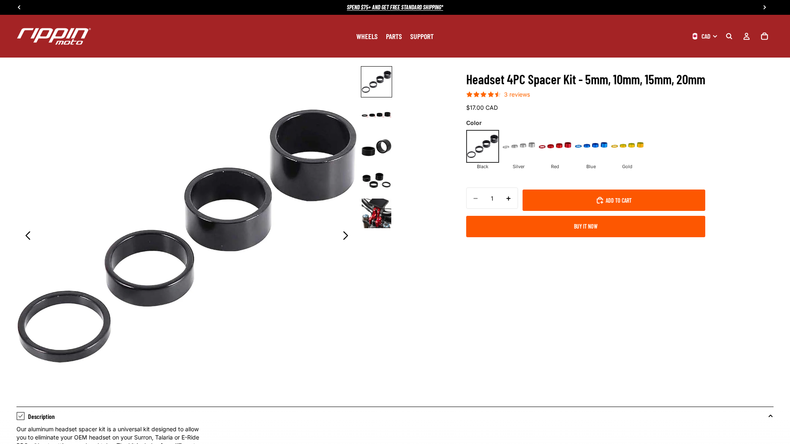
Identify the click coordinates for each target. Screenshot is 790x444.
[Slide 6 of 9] (376, 115)
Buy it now (585, 226)
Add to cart (619, 200)
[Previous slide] (25, 236)
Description (41, 416)
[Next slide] (348, 236)
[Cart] (764, 36)
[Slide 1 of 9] (376, 82)
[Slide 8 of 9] (376, 180)
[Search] (729, 36)
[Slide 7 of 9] (376, 147)
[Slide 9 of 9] (376, 213)
